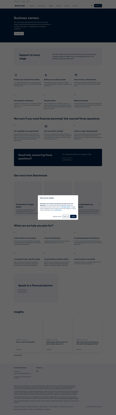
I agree (73, 216)
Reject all (65, 216)
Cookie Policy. (58, 210)
